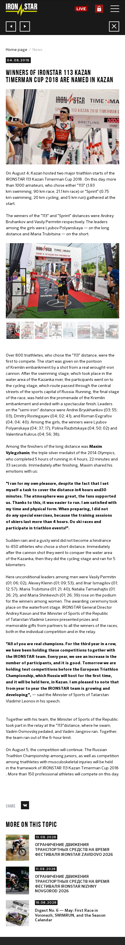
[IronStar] (21, 9)
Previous (19, 275)
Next (19, 289)
